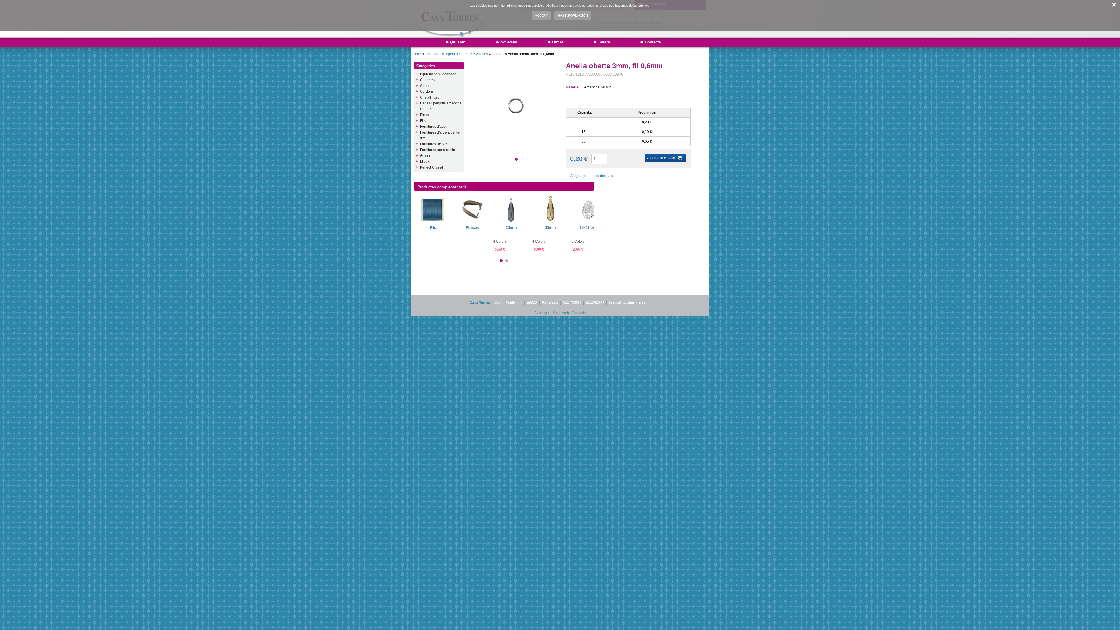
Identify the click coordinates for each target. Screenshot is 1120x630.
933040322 (595, 303)
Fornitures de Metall (436, 144)
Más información (572, 15)
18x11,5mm (590, 227)
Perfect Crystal (431, 167)
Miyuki (425, 162)
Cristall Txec (430, 97)
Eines (424, 115)
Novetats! (509, 42)
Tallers (604, 42)
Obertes (498, 54)
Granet (425, 156)
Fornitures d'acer (433, 127)
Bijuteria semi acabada (438, 74)
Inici (418, 54)
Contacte (653, 42)
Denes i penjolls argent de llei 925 (441, 106)
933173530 (572, 303)
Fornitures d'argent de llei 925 (449, 54)
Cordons (427, 92)
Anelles (482, 54)
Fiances (472, 228)
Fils (423, 121)
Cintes (425, 86)
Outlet (557, 42)
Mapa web (560, 313)
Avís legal (542, 313)
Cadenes (427, 80)
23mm (511, 227)
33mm (550, 227)
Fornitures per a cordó (437, 150)
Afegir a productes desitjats (591, 176)
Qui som (458, 42)
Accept (541, 15)
